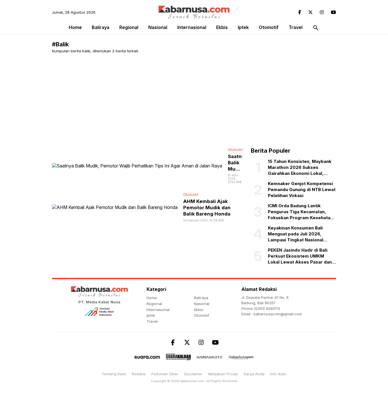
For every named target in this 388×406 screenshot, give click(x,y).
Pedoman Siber (164, 374)
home (152, 297)
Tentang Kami (114, 374)
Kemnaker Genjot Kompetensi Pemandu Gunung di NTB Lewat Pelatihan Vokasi (301, 189)
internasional (191, 27)
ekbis (222, 27)
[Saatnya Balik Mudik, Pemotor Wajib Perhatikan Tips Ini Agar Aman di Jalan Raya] (137, 165)
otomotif (269, 27)
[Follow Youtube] (333, 12)
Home (75, 27)
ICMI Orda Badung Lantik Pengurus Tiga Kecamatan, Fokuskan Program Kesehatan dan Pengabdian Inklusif (300, 212)
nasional (157, 27)
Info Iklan (278, 374)
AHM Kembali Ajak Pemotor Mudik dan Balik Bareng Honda (207, 207)
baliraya (100, 27)
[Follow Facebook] (299, 12)
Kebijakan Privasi (223, 374)
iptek (243, 27)
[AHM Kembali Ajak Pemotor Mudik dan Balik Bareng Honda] (115, 207)
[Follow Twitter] (310, 12)
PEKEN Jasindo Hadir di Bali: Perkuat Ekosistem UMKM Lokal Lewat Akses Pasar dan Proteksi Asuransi (300, 256)
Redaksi (139, 374)
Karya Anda (254, 374)
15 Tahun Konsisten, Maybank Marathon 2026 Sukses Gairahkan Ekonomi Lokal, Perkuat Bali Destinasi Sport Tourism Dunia (299, 167)
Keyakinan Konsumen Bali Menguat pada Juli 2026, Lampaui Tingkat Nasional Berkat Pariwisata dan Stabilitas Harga (295, 234)
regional (128, 27)
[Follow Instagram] (322, 12)
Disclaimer (193, 374)
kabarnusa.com (192, 381)
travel (296, 27)
